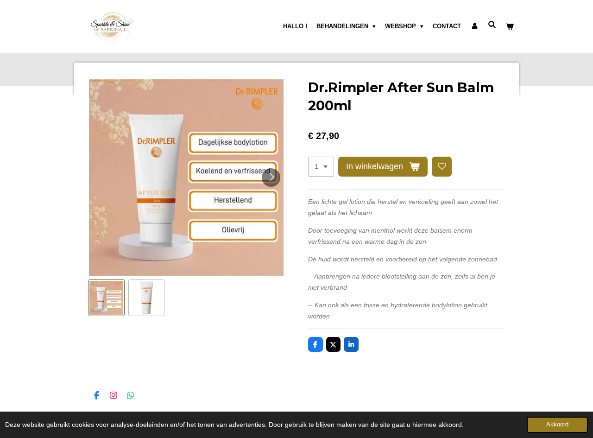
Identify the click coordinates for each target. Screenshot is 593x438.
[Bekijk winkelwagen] (510, 26)
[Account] (474, 26)
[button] (106, 297)
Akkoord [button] (557, 424)
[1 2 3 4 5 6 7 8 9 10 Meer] (321, 167)
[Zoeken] (492, 25)
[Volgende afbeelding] (271, 177)
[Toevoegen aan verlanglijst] (442, 167)
